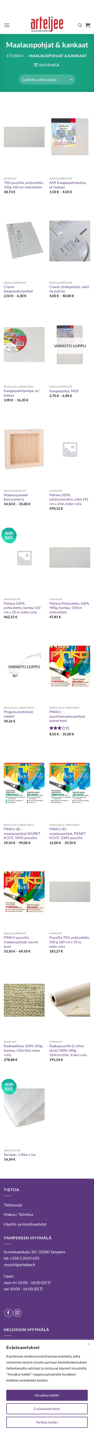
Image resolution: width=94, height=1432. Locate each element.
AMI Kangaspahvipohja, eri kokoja (67, 185)
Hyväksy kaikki (47, 1395)
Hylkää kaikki (47, 1422)
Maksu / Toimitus (18, 1214)
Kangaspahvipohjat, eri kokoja (21, 393)
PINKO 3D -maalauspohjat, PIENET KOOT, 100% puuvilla (67, 833)
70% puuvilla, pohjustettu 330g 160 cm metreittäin (23, 185)
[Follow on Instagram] (17, 1313)
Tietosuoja (13, 1204)
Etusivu (15, 55)
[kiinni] (89, 1344)
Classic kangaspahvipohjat (18, 289)
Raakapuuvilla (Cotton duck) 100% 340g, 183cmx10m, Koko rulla (68, 1050)
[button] (7, 25)
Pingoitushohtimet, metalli (19, 714)
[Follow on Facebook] (8, 1313)
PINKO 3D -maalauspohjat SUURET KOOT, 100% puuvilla (22, 833)
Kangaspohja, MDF (64, 391)
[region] (47, 1386)
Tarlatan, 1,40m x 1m (20, 1155)
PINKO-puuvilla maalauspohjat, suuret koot (21, 942)
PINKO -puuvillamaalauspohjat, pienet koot (67, 716)
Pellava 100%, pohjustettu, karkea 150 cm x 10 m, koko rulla (22, 607)
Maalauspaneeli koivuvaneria (16, 497)
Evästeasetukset (47, 1409)
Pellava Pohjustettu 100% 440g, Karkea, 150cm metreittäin (69, 607)
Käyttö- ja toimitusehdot (25, 1224)
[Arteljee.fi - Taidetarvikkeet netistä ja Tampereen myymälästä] (47, 25)
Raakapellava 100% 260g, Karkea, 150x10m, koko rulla (23, 1050)
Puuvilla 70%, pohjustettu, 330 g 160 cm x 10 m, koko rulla (69, 942)
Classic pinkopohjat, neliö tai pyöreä (69, 289)
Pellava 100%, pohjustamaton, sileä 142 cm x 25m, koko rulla (68, 499)
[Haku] (80, 25)
